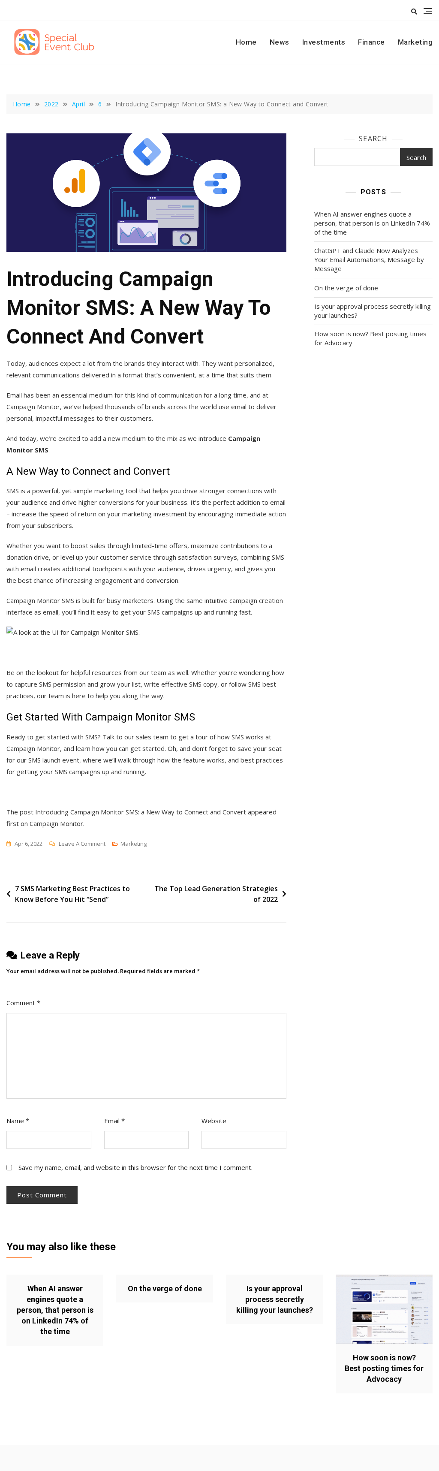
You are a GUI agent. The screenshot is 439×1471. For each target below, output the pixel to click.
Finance (371, 42)
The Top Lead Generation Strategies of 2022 (216, 894)
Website (213, 1120)
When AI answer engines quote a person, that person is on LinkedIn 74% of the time (372, 223)
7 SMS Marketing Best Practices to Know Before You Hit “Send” (72, 894)
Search (373, 138)
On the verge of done (346, 287)
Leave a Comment (82, 844)
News (279, 42)
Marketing (415, 42)
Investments (324, 42)
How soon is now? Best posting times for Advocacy (370, 338)
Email (114, 1120)
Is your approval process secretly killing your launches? (372, 311)
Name (17, 1120)
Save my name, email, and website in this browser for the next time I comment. (135, 1167)
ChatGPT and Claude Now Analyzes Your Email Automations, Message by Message (369, 259)
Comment (23, 1002)
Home (246, 42)
